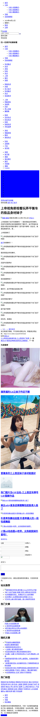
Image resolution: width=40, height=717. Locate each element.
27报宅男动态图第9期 (12, 626)
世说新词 (8, 96)
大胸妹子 (20, 689)
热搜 (6, 86)
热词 (6, 66)
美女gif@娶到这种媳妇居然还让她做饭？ (15, 340)
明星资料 (8, 102)
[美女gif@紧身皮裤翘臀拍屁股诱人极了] (20, 500)
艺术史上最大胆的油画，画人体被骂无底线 (20, 599)
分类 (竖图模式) (14, 10)
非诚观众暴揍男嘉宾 (12, 645)
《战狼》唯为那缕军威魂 (14, 649)
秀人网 (13, 686)
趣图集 (7, 111)
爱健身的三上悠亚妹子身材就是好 (18, 473)
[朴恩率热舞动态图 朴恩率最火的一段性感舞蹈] (20, 513)
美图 (6, 157)
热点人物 (10, 684)
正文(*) (3, 562)
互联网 (7, 144)
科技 (6, 71)
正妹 (15, 689)
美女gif (6, 336)
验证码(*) (28, 555)
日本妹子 (31, 684)
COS (6, 196)
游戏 (6, 69)
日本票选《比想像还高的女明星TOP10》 (19, 597)
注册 (6, 27)
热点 (6, 73)
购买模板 (8, 702)
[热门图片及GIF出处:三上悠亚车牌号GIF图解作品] (20, 483)
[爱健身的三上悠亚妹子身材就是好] (20, 432)
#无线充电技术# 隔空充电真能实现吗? (18, 652)
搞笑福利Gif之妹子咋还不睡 (15, 392)
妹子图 (7, 154)
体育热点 (27, 689)
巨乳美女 (4, 689)
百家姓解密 (8, 17)
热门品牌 (19, 686)
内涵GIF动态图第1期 (12, 623)
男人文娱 (8, 109)
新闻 (6, 115)
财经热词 (8, 124)
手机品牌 (8, 127)
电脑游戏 (8, 133)
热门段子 (8, 89)
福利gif (3, 691)
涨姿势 (7, 104)
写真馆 (7, 164)
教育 (6, 135)
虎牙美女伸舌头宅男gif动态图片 (16, 628)
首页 (6, 3)
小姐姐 (19, 684)
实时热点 (8, 117)
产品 (37, 686)
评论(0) (31, 218)
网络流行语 (5, 682)
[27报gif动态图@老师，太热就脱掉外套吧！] (20, 526)
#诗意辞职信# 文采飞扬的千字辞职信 (18, 672)
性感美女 (12, 682)
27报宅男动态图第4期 (12, 630)
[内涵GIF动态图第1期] (22, 614)
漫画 (6, 166)
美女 (6, 190)
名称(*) (27, 543)
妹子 (2, 243)
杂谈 (15, 684)
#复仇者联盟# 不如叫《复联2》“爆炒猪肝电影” (21, 670)
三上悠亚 (26, 686)
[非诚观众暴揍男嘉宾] (22, 642)
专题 (6, 14)
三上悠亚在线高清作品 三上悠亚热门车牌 (15, 338)
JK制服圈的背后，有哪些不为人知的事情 (19, 594)
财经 (6, 122)
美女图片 (8, 159)
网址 (26, 551)
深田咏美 (10, 689)
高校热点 (8, 137)
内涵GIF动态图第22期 (12, 633)
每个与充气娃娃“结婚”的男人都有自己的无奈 (20, 592)
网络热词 (8, 84)
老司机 (7, 148)
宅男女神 (4, 684)
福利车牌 (9, 691)
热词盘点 (8, 64)
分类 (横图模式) (14, 12)
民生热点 (8, 120)
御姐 (7, 218)
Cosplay (7, 168)
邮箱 (26, 547)
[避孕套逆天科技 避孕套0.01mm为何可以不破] (22, 590)
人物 (6, 76)
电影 (14, 691)
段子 (6, 185)
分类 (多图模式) (14, 7)
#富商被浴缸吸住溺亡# (13, 647)
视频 (6, 80)
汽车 (6, 146)
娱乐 (6, 78)
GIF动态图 (34, 689)
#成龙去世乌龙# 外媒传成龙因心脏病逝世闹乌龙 (21, 668)
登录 (6, 25)
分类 (6, 5)
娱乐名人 (32, 686)
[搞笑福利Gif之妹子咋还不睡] (20, 368)
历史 (6, 106)
